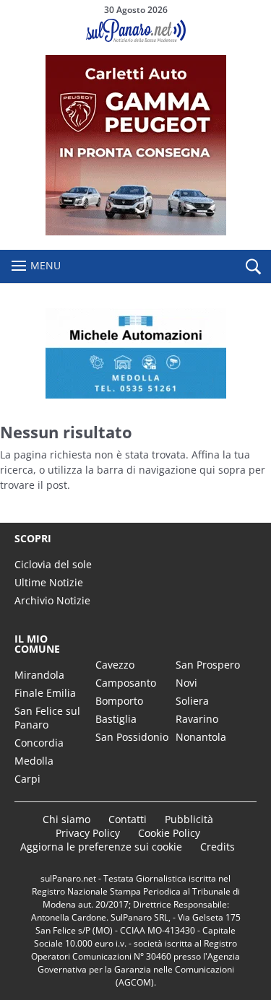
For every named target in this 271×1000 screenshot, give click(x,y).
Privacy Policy (88, 833)
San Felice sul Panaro (47, 717)
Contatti (127, 819)
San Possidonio (131, 737)
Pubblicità (189, 819)
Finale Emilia (45, 693)
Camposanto (125, 683)
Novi (186, 683)
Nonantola (201, 737)
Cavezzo (114, 664)
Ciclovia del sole (53, 564)
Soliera (192, 701)
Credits (217, 846)
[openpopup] (253, 267)
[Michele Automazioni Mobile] (135, 353)
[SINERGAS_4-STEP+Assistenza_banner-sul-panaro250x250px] (136, 231)
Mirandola (39, 675)
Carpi (27, 779)
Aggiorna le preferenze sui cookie (101, 846)
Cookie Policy (169, 833)
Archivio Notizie (52, 600)
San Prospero (208, 664)
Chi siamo (66, 819)
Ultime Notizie (48, 582)
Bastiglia (116, 719)
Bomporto (119, 701)
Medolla (33, 761)
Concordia (39, 742)
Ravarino (197, 719)
